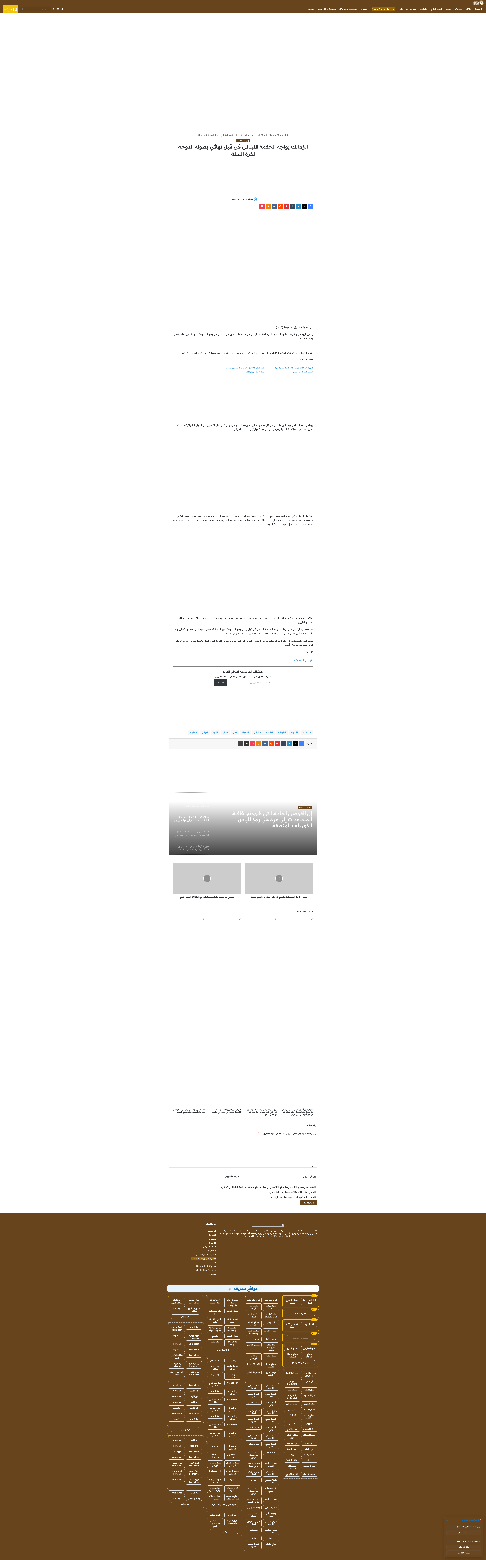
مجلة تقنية (271, 1355)
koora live (176, 1344)
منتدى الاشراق (270, 1330)
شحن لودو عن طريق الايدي (253, 1500)
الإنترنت (468, 9)
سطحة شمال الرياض (232, 1464)
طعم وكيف (309, 1454)
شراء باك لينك (270, 1300)
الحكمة (306, 732)
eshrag (250, 199)
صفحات (311, 9)
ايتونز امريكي (254, 1402)
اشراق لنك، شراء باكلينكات (270, 1315)
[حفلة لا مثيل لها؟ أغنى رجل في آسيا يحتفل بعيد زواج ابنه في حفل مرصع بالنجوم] (189, 1012)
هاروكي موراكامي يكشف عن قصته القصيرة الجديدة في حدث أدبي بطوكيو (226, 1111)
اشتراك (220, 682)
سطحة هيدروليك (215, 1455)
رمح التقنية (309, 1449)
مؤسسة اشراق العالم (327, 9)
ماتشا (253, 1538)
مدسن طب (254, 1339)
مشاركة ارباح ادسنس (292, 1301)
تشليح (232, 1479)
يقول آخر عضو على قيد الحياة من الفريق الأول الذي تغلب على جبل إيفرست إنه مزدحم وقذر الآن (262, 1112)
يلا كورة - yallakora (176, 1364)
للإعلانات (200, 1555)
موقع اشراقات (309, 1355)
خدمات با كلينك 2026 (232, 1329)
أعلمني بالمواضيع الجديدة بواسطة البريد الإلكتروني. (291, 1197)
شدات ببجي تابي (253, 1395)
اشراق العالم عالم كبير (253, 1323)
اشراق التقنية (292, 1373)
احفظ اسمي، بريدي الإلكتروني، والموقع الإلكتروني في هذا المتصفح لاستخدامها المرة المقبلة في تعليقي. (268, 1187)
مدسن (292, 1423)
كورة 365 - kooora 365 (194, 1373)
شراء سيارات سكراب (215, 1480)
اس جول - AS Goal (176, 1373)
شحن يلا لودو (271, 1499)
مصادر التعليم (253, 1344)
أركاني (309, 1460)
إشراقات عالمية (269, 135)
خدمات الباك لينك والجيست (232, 1303)
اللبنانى (257, 732)
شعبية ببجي (271, 1507)
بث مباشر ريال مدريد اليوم (215, 1523)
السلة (268, 732)
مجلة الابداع (292, 1429)
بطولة (244, 732)
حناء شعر (253, 1530)
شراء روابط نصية (271, 1307)
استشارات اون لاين (292, 1436)
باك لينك (423, 9)
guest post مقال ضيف (215, 1301)
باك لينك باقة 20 (215, 1312)
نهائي (204, 732)
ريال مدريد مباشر (232, 1375)
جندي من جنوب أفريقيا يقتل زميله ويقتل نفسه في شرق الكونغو (274, 816)
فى (234, 732)
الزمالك (281, 732)
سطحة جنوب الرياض (232, 1472)
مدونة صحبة (309, 1466)
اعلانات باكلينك (223, 1350)
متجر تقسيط (253, 1427)
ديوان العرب (232, 1336)
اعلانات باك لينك (232, 1343)
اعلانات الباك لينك (253, 1315)
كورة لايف (194, 1390)
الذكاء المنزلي (436, 9)
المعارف (309, 1443)
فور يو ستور (253, 1444)
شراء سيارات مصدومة (215, 1497)
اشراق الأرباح (292, 1474)
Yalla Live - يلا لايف (176, 1356)
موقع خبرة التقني (309, 1416)
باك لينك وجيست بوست (271, 1347)
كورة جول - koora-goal (194, 1336)
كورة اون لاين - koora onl (194, 1364)
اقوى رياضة (271, 1339)
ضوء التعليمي (309, 1348)
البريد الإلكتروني (309, 1176)
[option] (243, 823)
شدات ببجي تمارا (253, 1386)
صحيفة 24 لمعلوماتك (348, 9)
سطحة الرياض (232, 1447)
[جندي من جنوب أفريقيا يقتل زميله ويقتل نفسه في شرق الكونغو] (243, 823)
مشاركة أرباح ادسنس (407, 9)
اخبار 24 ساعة (253, 1364)
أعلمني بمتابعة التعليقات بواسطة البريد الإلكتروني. (292, 1192)
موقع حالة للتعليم (271, 1365)
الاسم (314, 1165)
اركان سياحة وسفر (300, 1362)
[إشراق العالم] (478, 2)
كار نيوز (292, 1409)
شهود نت (292, 1454)
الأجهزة (448, 9)
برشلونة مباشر (215, 1367)
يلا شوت (232, 1360)
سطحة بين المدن (232, 1455)
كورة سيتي (215, 1515)
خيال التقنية (309, 1389)
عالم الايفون (309, 1403)
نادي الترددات (309, 1435)
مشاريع (215, 1336)
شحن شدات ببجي (270, 1489)
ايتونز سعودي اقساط (271, 1411)
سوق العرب (232, 1311)
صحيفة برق (292, 1348)
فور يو (253, 1480)
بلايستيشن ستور (271, 1514)
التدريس (271, 1322)
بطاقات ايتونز (253, 1507)
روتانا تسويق (309, 1429)
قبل (225, 732)
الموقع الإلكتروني (232, 1176)
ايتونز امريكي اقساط (254, 1472)
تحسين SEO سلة (292, 1325)
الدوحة (294, 732)
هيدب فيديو (292, 1443)
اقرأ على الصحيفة (303, 660)
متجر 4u (271, 1452)
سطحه (215, 1446)
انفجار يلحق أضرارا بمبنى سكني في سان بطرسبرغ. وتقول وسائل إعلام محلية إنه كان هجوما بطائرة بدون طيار (297, 1112)
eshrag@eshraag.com (255, 1236)
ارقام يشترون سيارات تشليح (232, 1497)
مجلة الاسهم (309, 1395)
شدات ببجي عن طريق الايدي (253, 1455)
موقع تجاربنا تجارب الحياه (215, 1329)
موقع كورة (185, 1429)
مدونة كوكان (292, 1403)
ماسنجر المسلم (300, 1337)
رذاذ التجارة (292, 1449)
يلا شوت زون (194, 1498)
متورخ (309, 1423)
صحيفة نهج (309, 1409)
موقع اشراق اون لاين (292, 1355)
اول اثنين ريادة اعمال (309, 1301)
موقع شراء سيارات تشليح (215, 1489)
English (364, 9)
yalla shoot (215, 1360)
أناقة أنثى (292, 1415)
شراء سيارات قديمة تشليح (224, 1504)
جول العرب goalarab (232, 1521)
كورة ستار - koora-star (176, 1328)
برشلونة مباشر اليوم (176, 1301)
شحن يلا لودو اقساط (254, 1411)
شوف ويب (292, 1389)
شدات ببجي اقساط (270, 1386)
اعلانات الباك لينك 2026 (253, 1332)
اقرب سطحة (215, 1471)
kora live (177, 1385)
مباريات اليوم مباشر (232, 1367)
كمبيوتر (458, 9)
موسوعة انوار (309, 1474)
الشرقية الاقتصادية (292, 1396)
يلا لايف (223, 1531)
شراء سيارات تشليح (232, 1489)
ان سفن (309, 1381)
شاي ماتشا (271, 1544)
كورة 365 (232, 1515)
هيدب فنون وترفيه (271, 1373)
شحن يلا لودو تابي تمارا (254, 1464)
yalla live (185, 1316)
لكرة (215, 732)
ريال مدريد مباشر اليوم (194, 1301)
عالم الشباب (300, 1313)
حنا (270, 1538)
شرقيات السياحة (292, 1467)
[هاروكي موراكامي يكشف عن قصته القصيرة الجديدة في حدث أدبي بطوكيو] (225, 1012)
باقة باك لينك (309, 1324)
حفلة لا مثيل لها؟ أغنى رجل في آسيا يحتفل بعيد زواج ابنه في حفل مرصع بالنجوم (189, 1111)
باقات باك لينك (253, 1307)
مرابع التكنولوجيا (292, 1382)
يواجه (193, 732)
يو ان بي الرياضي (253, 1357)
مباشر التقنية (292, 1460)
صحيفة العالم (253, 1372)
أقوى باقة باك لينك (215, 1320)
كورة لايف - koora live (194, 1464)
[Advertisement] (243, 34)
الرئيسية (478, 9)
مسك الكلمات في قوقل (309, 1374)
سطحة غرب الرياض (215, 1464)
